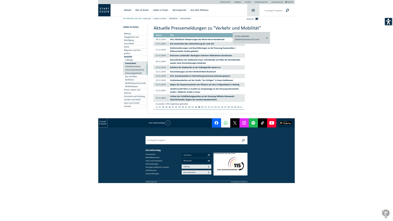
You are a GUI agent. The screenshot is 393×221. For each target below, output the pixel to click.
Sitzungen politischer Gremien (157, 167)
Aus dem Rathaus (199, 10)
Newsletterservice (152, 157)
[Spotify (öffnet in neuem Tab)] (253, 122)
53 (212, 107)
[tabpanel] (230, 165)
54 (215, 107)
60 (235, 107)
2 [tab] (215, 166)
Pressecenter (151, 154)
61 (238, 107)
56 (222, 107)
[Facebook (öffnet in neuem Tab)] (216, 122)
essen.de (147, 18)
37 (160, 107)
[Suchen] (287, 10)
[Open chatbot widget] (386, 214)
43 (179, 107)
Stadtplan (237, 2)
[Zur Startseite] (104, 10)
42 (176, 107)
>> (241, 107)
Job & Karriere (225, 2)
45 (186, 107)
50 (202, 107)
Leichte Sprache (277, 2)
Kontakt (248, 2)
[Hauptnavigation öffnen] (253, 10)
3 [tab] (215, 169)
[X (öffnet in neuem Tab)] (234, 122)
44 (183, 107)
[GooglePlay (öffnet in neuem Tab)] (285, 122)
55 (219, 107)
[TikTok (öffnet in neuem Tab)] (262, 122)
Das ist (142, 10)
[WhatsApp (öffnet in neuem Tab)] (225, 122)
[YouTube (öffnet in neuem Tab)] (271, 122)
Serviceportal (179, 10)
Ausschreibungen (152, 173)
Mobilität (173, 18)
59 (232, 107)
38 (163, 107)
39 (166, 107)
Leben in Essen (160, 18)
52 (209, 107)
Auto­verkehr (185, 18)
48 (196, 107)
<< (157, 107)
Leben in (160, 10)
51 (206, 107)
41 (173, 107)
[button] (289, 1)
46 (189, 107)
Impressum (244, 182)
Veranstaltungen (152, 164)
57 (225, 107)
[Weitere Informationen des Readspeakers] (257, 18)
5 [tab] (215, 176)
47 (192, 107)
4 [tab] (215, 172)
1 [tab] (215, 162)
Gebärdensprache (261, 2)
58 (229, 107)
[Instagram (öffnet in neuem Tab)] (244, 122)
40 (170, 107)
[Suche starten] (243, 140)
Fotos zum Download (154, 161)
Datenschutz (236, 182)
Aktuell (127, 10)
